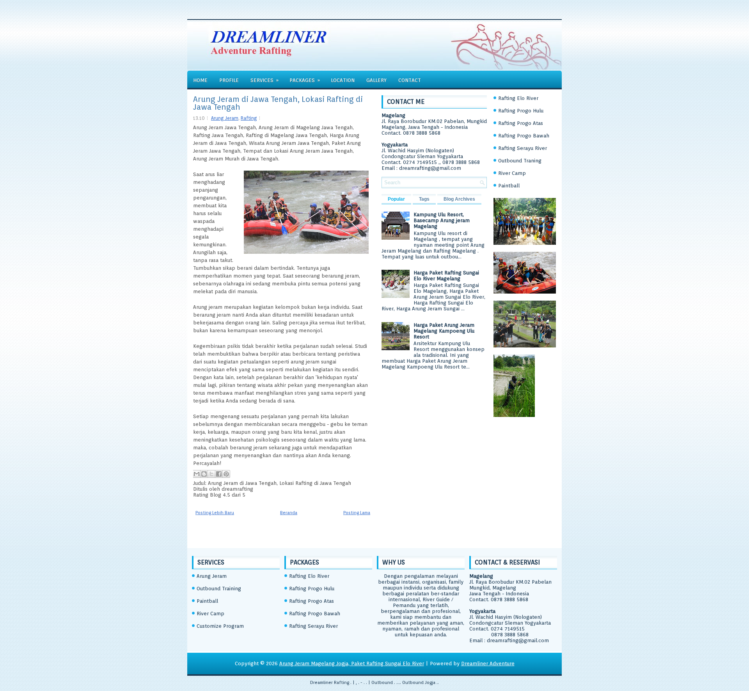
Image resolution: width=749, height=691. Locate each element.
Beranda (288, 512)
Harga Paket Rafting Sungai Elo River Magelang (446, 275)
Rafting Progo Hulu (520, 111)
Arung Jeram (224, 118)
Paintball (509, 186)
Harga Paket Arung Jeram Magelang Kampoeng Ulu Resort (444, 331)
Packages (304, 80)
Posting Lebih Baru (214, 512)
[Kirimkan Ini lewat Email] (197, 474)
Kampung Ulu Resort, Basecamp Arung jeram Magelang (442, 220)
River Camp (512, 173)
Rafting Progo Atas (520, 123)
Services (264, 80)
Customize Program (220, 626)
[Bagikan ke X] (211, 474)
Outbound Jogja (418, 682)
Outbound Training (219, 588)
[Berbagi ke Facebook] (219, 474)
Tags (424, 199)
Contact (409, 80)
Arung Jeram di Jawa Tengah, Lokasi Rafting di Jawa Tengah (278, 103)
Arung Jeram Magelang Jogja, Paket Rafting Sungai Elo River (351, 663)
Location (343, 80)
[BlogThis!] (204, 474)
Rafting (249, 118)
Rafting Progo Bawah (523, 136)
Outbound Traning (519, 161)
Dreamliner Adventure (488, 663)
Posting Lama (356, 512)
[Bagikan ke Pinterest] (226, 474)
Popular (396, 199)
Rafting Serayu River (522, 148)
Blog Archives (459, 199)
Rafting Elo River (518, 98)
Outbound (382, 682)
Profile (229, 80)
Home (200, 80)
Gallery (376, 80)
